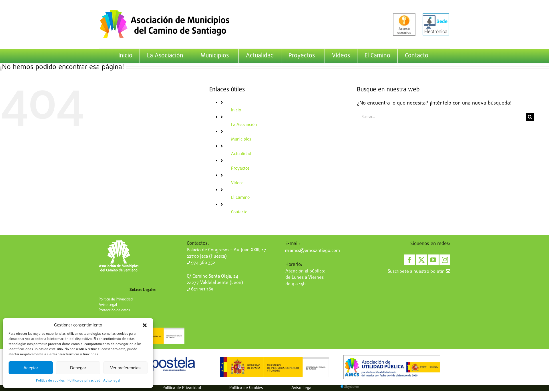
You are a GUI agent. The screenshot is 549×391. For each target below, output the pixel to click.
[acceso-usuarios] (404, 24)
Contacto (239, 212)
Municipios (241, 139)
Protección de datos (114, 310)
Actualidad (241, 154)
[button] (145, 325)
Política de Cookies (246, 388)
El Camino (240, 198)
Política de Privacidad (116, 299)
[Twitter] (421, 259)
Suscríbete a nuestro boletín (417, 271)
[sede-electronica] (436, 24)
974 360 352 (202, 262)
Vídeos (237, 183)
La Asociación (244, 125)
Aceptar (30, 367)
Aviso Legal (108, 305)
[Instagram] (444, 259)
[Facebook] (409, 259)
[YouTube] (433, 259)
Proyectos (240, 168)
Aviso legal (111, 380)
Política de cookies (50, 380)
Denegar (78, 367)
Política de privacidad (83, 380)
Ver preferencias (125, 367)
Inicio (236, 110)
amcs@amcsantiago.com (314, 250)
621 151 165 (201, 289)
